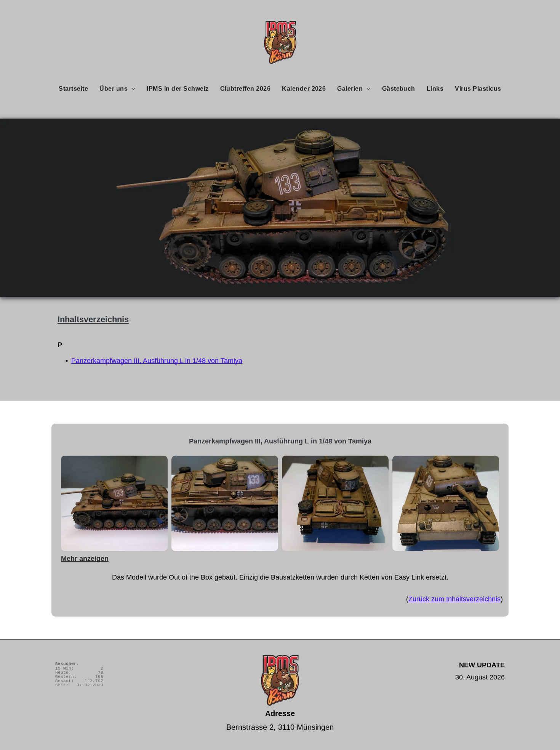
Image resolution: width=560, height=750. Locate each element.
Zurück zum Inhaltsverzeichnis (454, 599)
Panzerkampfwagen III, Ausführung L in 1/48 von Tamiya (156, 361)
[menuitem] (73, 88)
